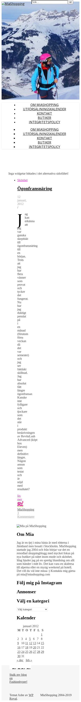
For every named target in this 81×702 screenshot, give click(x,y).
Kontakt (44, 113)
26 (30, 651)
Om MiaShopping (44, 105)
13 (34, 643)
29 (42, 651)
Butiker (44, 118)
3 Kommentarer (25, 514)
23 (18, 651)
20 (34, 647)
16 (18, 647)
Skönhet (22, 180)
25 (26, 651)
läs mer (19, 497)
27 (34, 651)
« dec (20, 660)
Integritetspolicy (44, 122)
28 (38, 651)
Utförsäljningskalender (44, 109)
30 (18, 656)
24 (22, 651)
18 (26, 647)
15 (42, 643)
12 (30, 643)
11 (26, 643)
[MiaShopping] (13, 4)
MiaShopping (25, 509)
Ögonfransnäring (34, 188)
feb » (29, 660)
